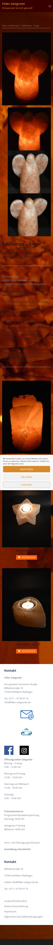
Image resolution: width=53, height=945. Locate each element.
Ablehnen (26, 476)
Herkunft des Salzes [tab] (14, 284)
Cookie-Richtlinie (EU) (15, 901)
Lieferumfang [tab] (37, 284)
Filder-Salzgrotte (13, 4)
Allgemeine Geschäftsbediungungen (23, 916)
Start (4, 25)
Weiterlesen (28, 557)
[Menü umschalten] (50, 6)
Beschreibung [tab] (10, 276)
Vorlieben (26, 484)
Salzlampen (14, 25)
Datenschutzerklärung (16, 906)
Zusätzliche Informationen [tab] (19, 280)
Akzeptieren (26, 469)
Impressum (10, 911)
